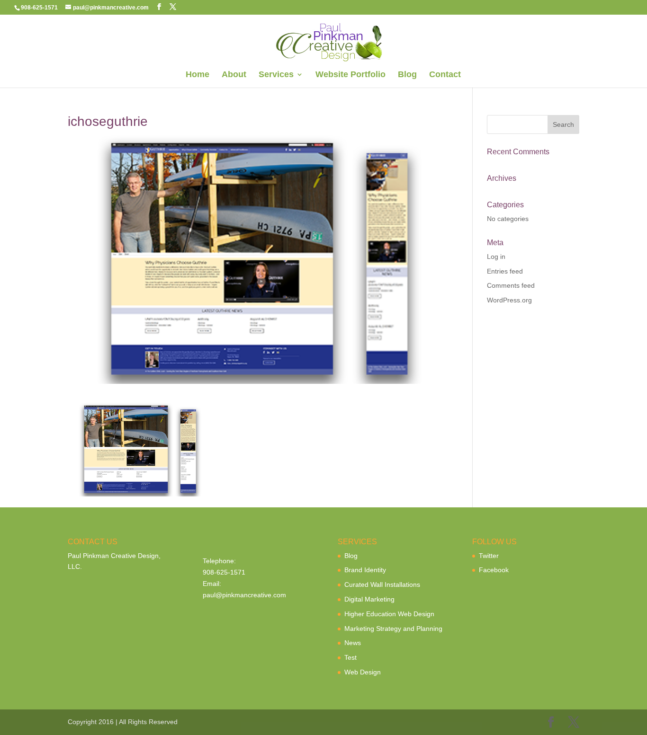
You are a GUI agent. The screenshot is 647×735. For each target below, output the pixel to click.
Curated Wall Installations (382, 584)
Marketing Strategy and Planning (393, 628)
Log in (496, 256)
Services (276, 75)
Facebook (494, 570)
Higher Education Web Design (389, 614)
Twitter (489, 555)
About (234, 75)
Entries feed (505, 271)
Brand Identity (365, 570)
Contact (445, 75)
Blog (407, 75)
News (352, 642)
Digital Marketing (369, 599)
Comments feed (511, 285)
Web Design (362, 672)
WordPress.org (509, 300)
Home (197, 75)
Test (350, 657)
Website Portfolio (350, 75)
